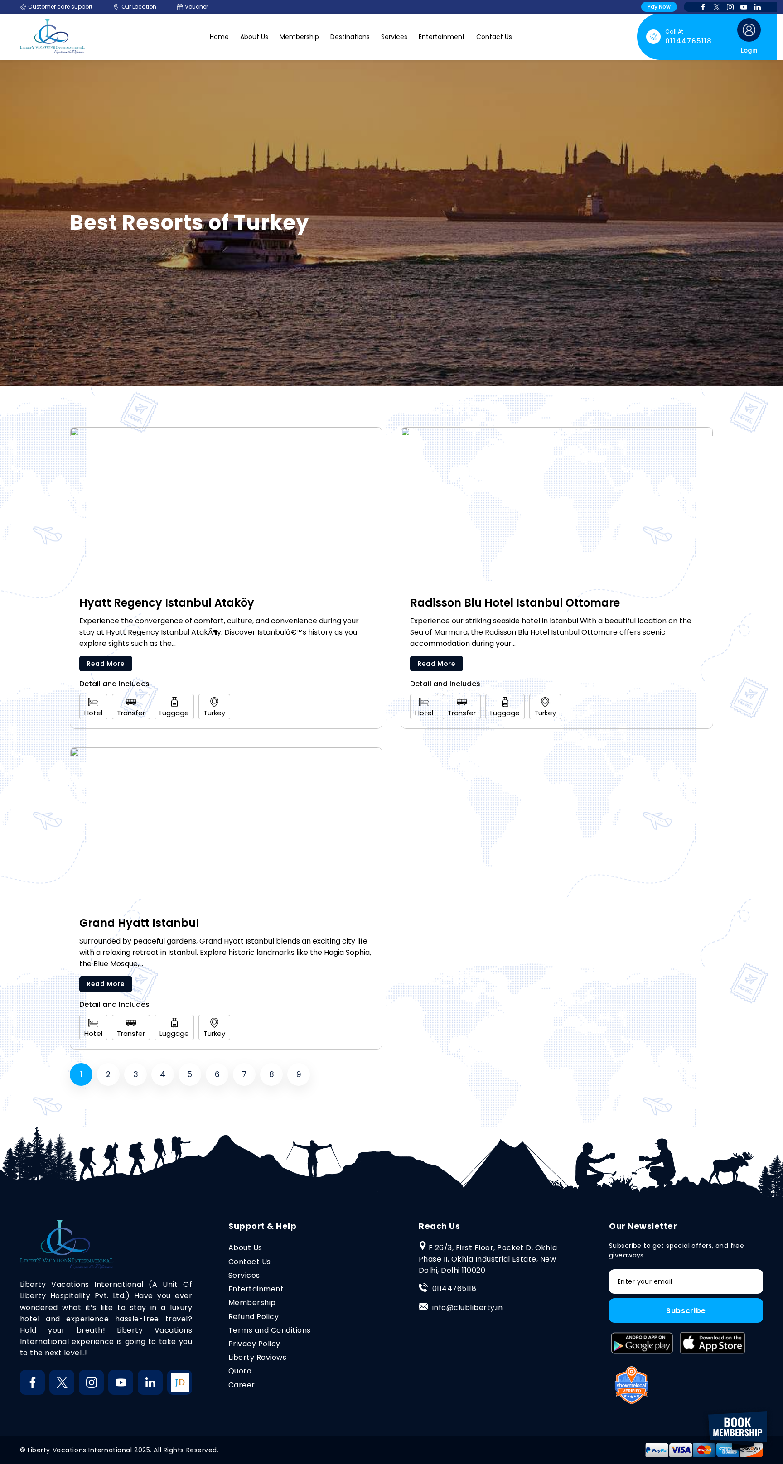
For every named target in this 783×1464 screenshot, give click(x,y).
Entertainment (442, 36)
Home (219, 36)
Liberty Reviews (257, 1357)
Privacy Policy (254, 1344)
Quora (239, 1371)
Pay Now (659, 6)
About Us (254, 36)
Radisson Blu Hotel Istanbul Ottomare (515, 602)
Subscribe (686, 1310)
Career (241, 1385)
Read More (106, 663)
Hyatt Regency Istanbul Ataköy (166, 602)
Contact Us (494, 36)
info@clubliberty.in (467, 1307)
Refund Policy (253, 1316)
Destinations (350, 36)
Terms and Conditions (269, 1330)
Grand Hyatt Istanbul (139, 922)
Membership (299, 36)
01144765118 (454, 1288)
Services (394, 36)
